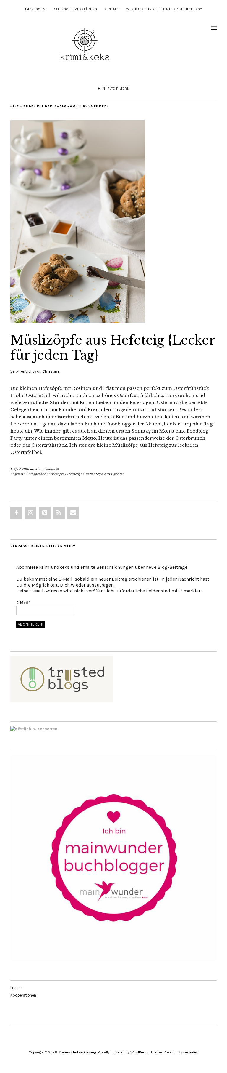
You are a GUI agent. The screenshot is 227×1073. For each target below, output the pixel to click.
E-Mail (23, 602)
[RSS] (59, 513)
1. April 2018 (19, 469)
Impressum (35, 9)
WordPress (139, 1052)
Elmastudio (188, 1052)
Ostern (88, 474)
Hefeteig (73, 474)
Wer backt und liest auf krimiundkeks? (164, 9)
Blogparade (37, 474)
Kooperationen (23, 995)
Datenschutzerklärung (75, 9)
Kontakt (111, 9)
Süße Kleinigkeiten (110, 474)
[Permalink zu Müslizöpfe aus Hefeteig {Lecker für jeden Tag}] (77, 321)
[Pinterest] (45, 513)
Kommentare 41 (47, 469)
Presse (16, 987)
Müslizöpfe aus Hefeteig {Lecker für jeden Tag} (112, 347)
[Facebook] (16, 513)
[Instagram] (30, 513)
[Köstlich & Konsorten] (33, 728)
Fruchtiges (56, 474)
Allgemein (17, 474)
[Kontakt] (73, 513)
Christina (51, 371)
